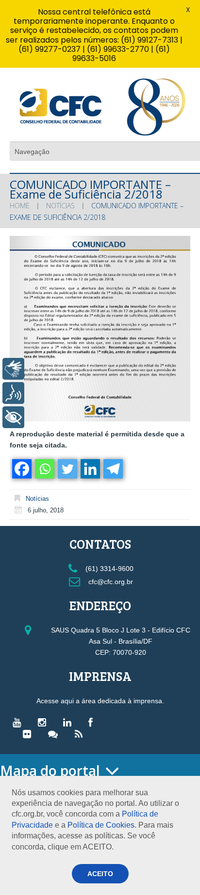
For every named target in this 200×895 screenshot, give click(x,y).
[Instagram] (44, 722)
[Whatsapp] (43, 468)
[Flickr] (29, 734)
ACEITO (100, 874)
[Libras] (13, 369)
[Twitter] (66, 468)
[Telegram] (112, 468)
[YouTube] (19, 722)
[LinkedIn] (70, 722)
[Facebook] (21, 468)
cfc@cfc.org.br (109, 582)
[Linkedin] (89, 468)
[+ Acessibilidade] (13, 417)
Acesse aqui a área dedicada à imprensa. (100, 701)
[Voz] (13, 393)
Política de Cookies (100, 825)
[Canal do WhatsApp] (55, 734)
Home (20, 205)
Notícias (60, 205)
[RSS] (81, 734)
